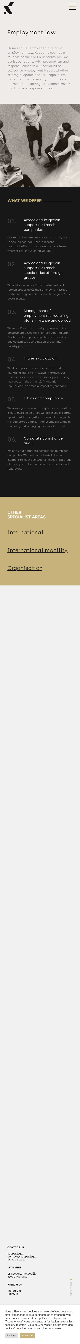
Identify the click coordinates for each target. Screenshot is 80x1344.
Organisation (24, 568)
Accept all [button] (27, 1335)
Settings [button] (11, 1335)
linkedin (12, 1293)
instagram (14, 1290)
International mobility (37, 550)
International (25, 532)
